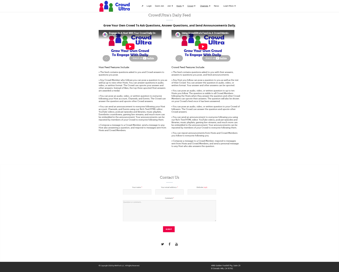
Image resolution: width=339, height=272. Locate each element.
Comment (169, 198)
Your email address (169, 187)
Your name (137, 187)
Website (202, 187)
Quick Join (159, 6)
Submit (169, 229)
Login (149, 6)
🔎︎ (142, 6)
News (216, 6)
